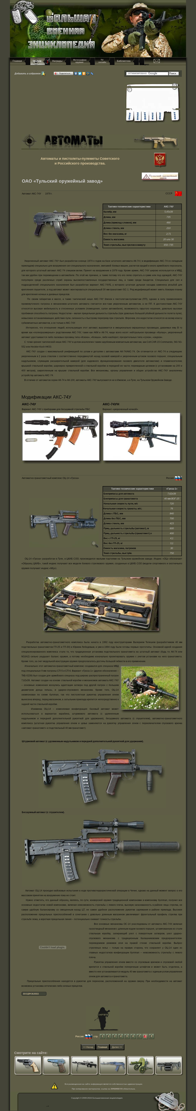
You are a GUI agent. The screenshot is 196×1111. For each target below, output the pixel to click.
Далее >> (117, 1047)
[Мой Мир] (88, 73)
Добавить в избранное (28, 73)
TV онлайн (101, 61)
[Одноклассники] (84, 73)
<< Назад (88, 1047)
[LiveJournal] (92, 73)
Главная (17, 61)
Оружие (37, 61)
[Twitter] (80, 73)
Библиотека (124, 61)
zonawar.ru (116, 1088)
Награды (57, 61)
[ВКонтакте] (76, 73)
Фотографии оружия (80, 61)
